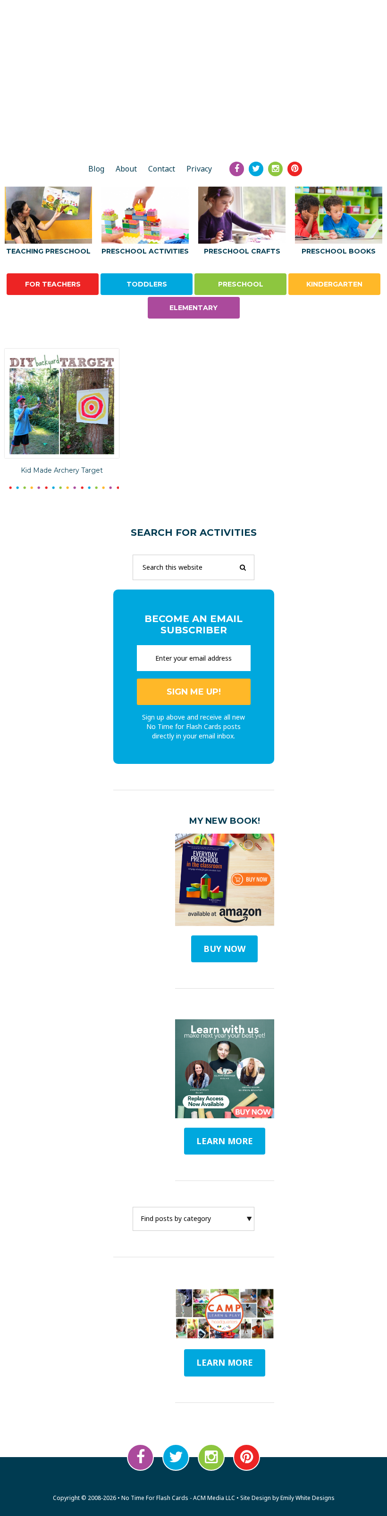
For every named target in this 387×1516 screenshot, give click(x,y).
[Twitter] (256, 169)
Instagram (211, 1457)
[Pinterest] (294, 169)
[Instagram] (275, 169)
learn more (224, 1141)
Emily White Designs (307, 1498)
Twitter (175, 1457)
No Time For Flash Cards (193, 121)
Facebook (140, 1457)
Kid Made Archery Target (62, 470)
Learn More (224, 1362)
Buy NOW (224, 948)
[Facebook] (236, 169)
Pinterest (246, 1457)
